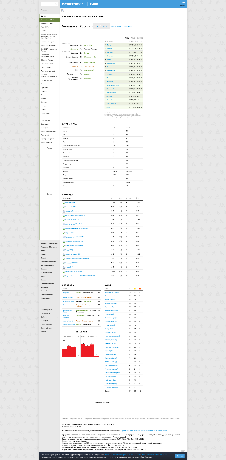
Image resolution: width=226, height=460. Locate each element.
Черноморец (111, 92)
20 (141, 89)
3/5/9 (133, 92)
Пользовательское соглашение (122, 418)
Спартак (50, 180)
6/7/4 (133, 70)
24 (141, 74)
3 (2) (112, 228)
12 (105, 85)
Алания (109, 49)
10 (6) (113, 202)
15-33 (138, 107)
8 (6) (120, 263)
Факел (56, 180)
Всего (127, 37)
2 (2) (112, 276)
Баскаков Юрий (110, 376)
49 (135, 325)
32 (135, 292)
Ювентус (50, 234)
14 (105, 92)
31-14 (138, 56)
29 (135, 354)
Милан (43, 219)
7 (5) (112, 219)
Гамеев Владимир (111, 384)
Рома (50, 226)
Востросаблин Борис (67, 311)
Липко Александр (69, 305)
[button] (77, 26)
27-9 (138, 52)
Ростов (50, 173)
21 (141, 85)
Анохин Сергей (110, 325)
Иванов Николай (110, 343)
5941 (137, 215)
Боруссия (50, 205)
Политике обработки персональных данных (122, 455)
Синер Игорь (109, 329)
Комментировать (102, 402)
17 (130, 45)
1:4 (99, 301)
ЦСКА (50, 188)
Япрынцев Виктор (111, 340)
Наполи (50, 219)
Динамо (109, 52)
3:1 (99, 292)
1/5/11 (133, 107)
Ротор (109, 45)
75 (135, 299)
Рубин (43, 180)
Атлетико (50, 198)
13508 (138, 250)
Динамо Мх (43, 159)
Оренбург (43, 173)
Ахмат (50, 152)
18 (105, 107)
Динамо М (50, 159)
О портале (88, 418)
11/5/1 (133, 45)
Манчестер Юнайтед (56, 212)
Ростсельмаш (79, 245)
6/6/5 (133, 74)
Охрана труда (140, 418)
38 (141, 45)
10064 (138, 228)
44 (135, 329)
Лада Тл (73, 232)
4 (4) (120, 211)
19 (130, 296)
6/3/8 (133, 85)
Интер (56, 205)
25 (141, 67)
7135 (137, 276)
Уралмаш (74, 263)
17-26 (138, 85)
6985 (137, 211)
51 (135, 296)
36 (141, 52)
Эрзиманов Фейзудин (112, 373)
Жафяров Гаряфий (111, 318)
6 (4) (120, 267)
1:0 (99, 325)
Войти (182, 6)
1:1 (99, 297)
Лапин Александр (111, 362)
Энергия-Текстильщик (87, 276)
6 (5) (112, 211)
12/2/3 (133, 49)
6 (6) (112, 207)
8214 (137, 263)
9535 (137, 241)
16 (105, 100)
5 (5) (120, 215)
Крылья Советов (50, 166)
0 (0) (120, 254)
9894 (137, 224)
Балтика (56, 152)
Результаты (83, 17)
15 (105, 96)
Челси (56, 226)
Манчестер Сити (50, 212)
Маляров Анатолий (111, 369)
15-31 (138, 96)
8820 (137, 258)
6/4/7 (133, 78)
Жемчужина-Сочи (113, 85)
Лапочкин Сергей (111, 358)
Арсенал (43, 198)
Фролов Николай (110, 332)
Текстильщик (111, 103)
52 (135, 307)
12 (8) (113, 271)
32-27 (138, 78)
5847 (137, 232)
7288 (137, 237)
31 (141, 60)
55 (135, 310)
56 (135, 303)
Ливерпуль (43, 212)
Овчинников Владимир (112, 296)
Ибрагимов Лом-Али (112, 292)
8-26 (138, 100)
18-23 (138, 63)
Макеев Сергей (68, 321)
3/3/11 (133, 96)
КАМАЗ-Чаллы (80, 224)
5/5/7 (133, 89)
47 (135, 318)
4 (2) (112, 250)
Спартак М (76, 254)
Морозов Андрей (68, 301)
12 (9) (121, 232)
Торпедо (110, 74)
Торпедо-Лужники (83, 258)
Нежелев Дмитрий (66, 316)
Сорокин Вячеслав (111, 387)
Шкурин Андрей (68, 297)
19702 (138, 202)
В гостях (140, 37)
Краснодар (43, 166)
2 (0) (120, 202)
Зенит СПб (75, 219)
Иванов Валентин (111, 303)
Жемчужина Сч (80, 215)
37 (135, 340)
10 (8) (121, 224)
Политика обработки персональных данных (163, 418)
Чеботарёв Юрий (110, 380)
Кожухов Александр (111, 347)
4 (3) (112, 245)
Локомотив (56, 166)
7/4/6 (133, 67)
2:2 (99, 305)
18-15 (138, 67)
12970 (138, 207)
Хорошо (180, 456)
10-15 (138, 89)
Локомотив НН (80, 241)
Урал (108, 107)
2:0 (99, 316)
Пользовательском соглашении (154, 455)
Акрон (43, 152)
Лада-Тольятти (112, 100)
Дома (133, 37)
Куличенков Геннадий (112, 336)
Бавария (56, 198)
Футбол (43, 16)
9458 (137, 271)
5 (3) (120, 207)
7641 (137, 267)
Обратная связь (76, 418)
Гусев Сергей (109, 314)
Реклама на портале (101, 418)
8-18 (138, 103)
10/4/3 (133, 56)
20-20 (138, 74)
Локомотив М (79, 237)
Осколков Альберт (66, 293)
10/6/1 (133, 52)
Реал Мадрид (43, 226)
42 (135, 332)
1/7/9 (133, 103)
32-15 (138, 49)
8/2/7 (133, 63)
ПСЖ (56, 219)
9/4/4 (133, 60)
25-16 (138, 60)
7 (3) (120, 219)
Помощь (65, 418)
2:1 (99, 310)
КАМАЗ (109, 96)
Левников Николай (111, 310)
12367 (138, 219)
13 (105, 89)
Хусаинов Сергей (111, 307)
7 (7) (120, 258)
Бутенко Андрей (110, 354)
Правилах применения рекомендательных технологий (144, 431)
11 (105, 81)
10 (105, 78)
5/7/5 (133, 81)
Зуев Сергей (109, 351)
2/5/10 (133, 100)
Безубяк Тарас (110, 299)
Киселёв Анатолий (111, 365)
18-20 (138, 81)
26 (141, 63)
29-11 (138, 45)
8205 (137, 245)
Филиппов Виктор (111, 321)
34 (141, 56)
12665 (138, 254)
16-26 (138, 92)
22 (141, 78)
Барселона (43, 205)
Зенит (56, 159)
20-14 (138, 70)
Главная (44, 10)
